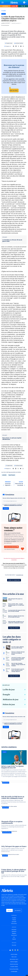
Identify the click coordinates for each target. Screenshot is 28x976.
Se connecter (18, 910)
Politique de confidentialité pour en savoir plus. (13, 505)
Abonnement (14, 935)
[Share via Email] (20, 46)
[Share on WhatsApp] (23, 46)
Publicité (14, 939)
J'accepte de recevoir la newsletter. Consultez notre (13, 505)
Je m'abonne (5, 6)
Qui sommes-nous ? (14, 959)
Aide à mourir (5, 807)
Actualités (3, 10)
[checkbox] (3, 504)
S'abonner (9, 910)
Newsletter (14, 929)
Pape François (12, 475)
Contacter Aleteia (14, 966)
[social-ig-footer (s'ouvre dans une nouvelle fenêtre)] (17, 950)
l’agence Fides (18, 342)
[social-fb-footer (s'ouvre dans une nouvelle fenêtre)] (12, 950)
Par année (14, 945)
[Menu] (5, 2)
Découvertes (14, 923)
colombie (4, 475)
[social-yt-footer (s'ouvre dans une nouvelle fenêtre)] (10, 950)
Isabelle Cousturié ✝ (16, 23)
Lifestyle (14, 919)
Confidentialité (14, 971)
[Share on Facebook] (13, 46)
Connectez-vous (19, 575)
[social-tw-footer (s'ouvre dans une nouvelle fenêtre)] (15, 950)
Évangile (6, 695)
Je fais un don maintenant (10, 546)
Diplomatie (5, 855)
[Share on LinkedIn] (16, 46)
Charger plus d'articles (14, 627)
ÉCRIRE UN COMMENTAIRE (14, 580)
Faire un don (13, 90)
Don (14, 937)
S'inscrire (6, 508)
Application (14, 931)
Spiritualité (14, 921)
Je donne (13, 6)
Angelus (4, 752)
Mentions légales (14, 961)
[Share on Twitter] (18, 46)
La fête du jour (9, 690)
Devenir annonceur (14, 964)
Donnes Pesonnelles (14, 969)
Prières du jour (9, 704)
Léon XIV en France (7, 832)
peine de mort (6, 782)
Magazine (14, 933)
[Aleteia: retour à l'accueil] (14, 2)
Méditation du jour (10, 699)
